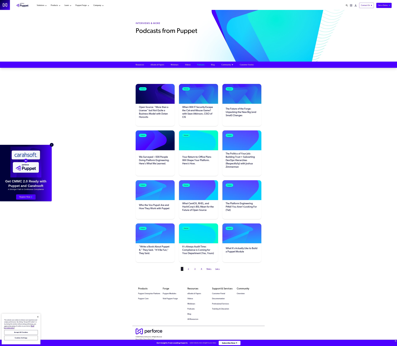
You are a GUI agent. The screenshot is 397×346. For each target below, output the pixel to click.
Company (97, 5)
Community (226, 65)
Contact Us (365, 5)
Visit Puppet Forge (170, 298)
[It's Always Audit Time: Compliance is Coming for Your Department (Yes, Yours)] (198, 243)
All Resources (192, 319)
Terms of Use (147, 339)
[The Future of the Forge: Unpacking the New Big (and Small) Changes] (242, 105)
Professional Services (220, 304)
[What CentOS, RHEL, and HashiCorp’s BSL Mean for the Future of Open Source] (198, 200)
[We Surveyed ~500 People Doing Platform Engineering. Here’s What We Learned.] (155, 153)
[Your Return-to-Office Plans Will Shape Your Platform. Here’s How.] (198, 153)
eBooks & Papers (157, 65)
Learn (67, 5)
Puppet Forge (81, 5)
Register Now (24, 197)
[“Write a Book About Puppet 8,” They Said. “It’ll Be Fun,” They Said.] (155, 243)
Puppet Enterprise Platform (149, 293)
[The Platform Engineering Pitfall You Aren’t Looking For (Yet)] (242, 200)
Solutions (40, 5)
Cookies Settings (21, 338)
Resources (140, 65)
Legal (152, 339)
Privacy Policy (139, 339)
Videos (188, 65)
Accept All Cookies (21, 332)
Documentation (218, 298)
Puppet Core (143, 298)
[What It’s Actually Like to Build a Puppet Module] (242, 243)
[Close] (38, 317)
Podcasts (200, 65)
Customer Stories (247, 65)
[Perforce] (5, 5)
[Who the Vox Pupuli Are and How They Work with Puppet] (155, 200)
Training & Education (220, 309)
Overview (241, 293)
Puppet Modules (169, 293)
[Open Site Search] (347, 5)
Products (54, 5)
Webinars (174, 65)
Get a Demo (383, 5)
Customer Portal (218, 293)
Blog (213, 65)
